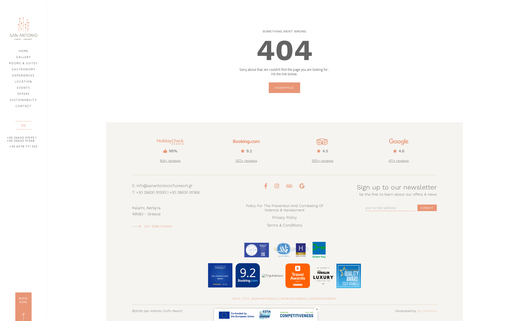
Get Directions (158, 226)
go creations (427, 311)
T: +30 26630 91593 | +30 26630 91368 (166, 192)
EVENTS (23, 88)
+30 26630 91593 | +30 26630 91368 (22, 139)
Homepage (284, 88)
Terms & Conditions (284, 225)
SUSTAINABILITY (23, 100)
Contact (23, 106)
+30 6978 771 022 (23, 146)
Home (23, 51)
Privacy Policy (284, 217)
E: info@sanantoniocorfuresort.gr (162, 185)
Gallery (23, 57)
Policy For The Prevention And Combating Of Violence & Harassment (284, 208)
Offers (23, 94)
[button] (23, 125)
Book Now (23, 300)
